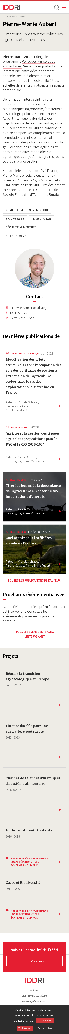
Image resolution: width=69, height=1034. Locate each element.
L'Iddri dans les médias (34, 995)
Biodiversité (15, 219)
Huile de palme (16, 236)
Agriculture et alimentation (27, 210)
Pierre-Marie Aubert (22, 318)
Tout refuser (24, 1028)
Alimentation (41, 219)
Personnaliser (45, 1028)
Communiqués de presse (34, 1001)
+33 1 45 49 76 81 (20, 312)
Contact (21, 16)
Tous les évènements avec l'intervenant (34, 634)
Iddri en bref (10, 16)
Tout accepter (45, 1020)
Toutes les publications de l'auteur (34, 580)
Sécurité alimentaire (21, 227)
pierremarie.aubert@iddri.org (28, 307)
